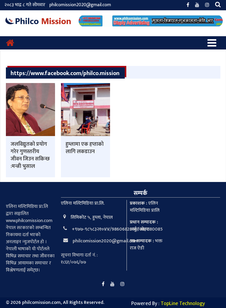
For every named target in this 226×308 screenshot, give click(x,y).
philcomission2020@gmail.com (80, 5)
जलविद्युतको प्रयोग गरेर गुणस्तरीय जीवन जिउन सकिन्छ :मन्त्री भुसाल (30, 155)
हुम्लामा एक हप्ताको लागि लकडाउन (85, 148)
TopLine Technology (183, 303)
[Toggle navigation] (212, 42)
